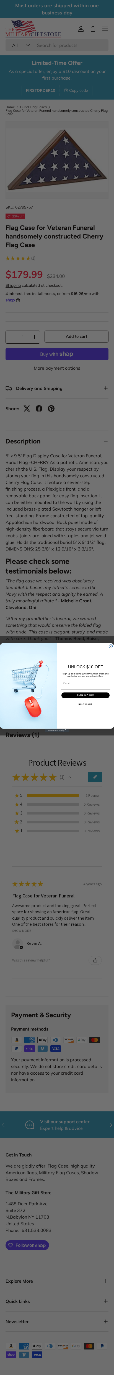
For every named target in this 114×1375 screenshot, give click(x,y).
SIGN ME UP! (85, 695)
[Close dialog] (111, 646)
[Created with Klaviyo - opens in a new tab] (57, 730)
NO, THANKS (85, 704)
